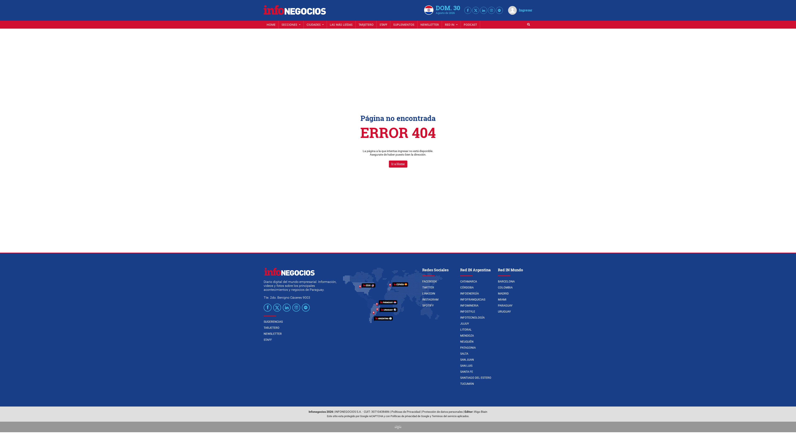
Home (271, 25)
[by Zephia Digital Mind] (398, 427)
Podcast (470, 25)
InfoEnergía (469, 293)
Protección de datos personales (442, 412)
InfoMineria (469, 305)
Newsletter (429, 25)
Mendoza (467, 335)
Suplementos (403, 25)
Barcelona (506, 281)
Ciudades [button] (314, 25)
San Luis (466, 365)
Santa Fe (466, 371)
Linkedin (428, 293)
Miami (502, 299)
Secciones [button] (290, 25)
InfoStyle (467, 311)
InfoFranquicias (472, 299)
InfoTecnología (472, 317)
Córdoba (467, 287)
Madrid (503, 293)
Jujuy (464, 323)
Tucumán (467, 383)
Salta (464, 353)
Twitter (428, 287)
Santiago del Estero (475, 377)
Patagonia (468, 347)
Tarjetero (366, 25)
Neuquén (466, 341)
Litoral (466, 329)
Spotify (428, 305)
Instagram (430, 299)
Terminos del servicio (444, 416)
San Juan (467, 359)
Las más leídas (341, 25)
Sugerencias (273, 321)
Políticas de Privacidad (405, 412)
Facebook (429, 281)
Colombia (505, 287)
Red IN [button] (450, 25)
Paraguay (505, 305)
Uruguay (504, 311)
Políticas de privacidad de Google (410, 416)
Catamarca (468, 281)
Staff (383, 25)
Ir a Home (398, 164)
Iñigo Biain (480, 412)
